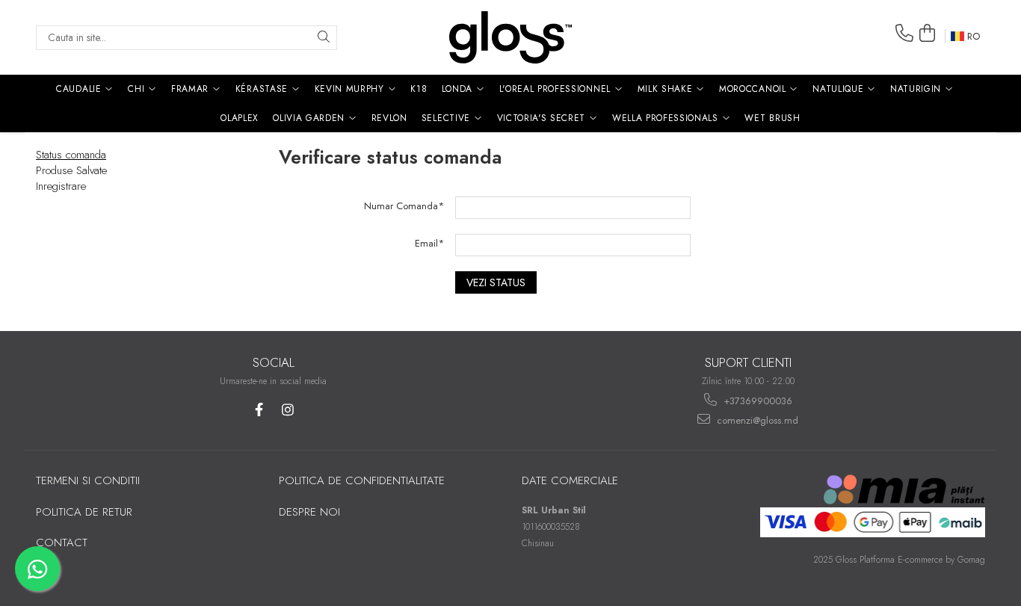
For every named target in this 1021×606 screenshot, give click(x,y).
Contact (61, 542)
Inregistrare (61, 186)
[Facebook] (259, 410)
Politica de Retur (84, 512)
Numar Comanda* (404, 206)
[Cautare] (323, 37)
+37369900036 (756, 401)
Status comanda (71, 154)
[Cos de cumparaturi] (928, 33)
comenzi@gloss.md (756, 420)
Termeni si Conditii (88, 480)
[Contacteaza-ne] (904, 33)
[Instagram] (288, 410)
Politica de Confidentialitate (362, 480)
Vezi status (495, 282)
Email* (429, 243)
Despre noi (309, 512)
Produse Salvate (71, 170)
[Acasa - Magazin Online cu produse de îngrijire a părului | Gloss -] (510, 37)
